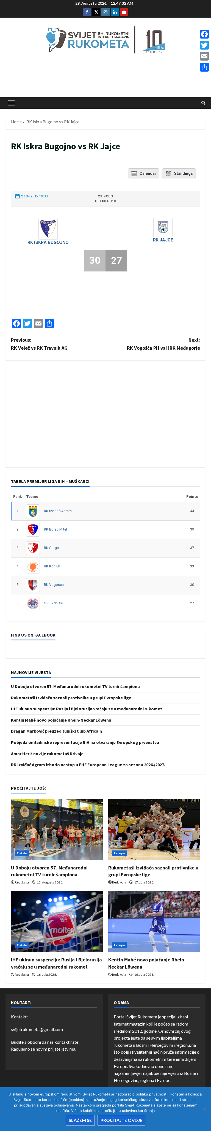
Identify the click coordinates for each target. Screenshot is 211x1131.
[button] (11, 103)
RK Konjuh (52, 566)
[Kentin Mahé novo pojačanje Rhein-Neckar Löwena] (154, 921)
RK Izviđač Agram (58, 511)
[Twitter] (204, 45)
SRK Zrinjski (53, 603)
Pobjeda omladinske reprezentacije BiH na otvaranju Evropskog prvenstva (85, 742)
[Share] (204, 67)
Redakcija (22, 882)
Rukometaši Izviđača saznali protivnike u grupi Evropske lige (71, 697)
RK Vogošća (54, 585)
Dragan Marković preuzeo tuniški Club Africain (56, 731)
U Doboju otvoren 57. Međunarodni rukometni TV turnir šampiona (75, 686)
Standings (183, 173)
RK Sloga (51, 548)
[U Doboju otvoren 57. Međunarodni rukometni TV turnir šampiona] (57, 829)
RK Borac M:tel (55, 529)
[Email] (204, 56)
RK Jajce (163, 240)
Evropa (119, 853)
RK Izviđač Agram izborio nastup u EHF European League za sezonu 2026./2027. (88, 764)
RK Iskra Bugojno (48, 242)
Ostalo (22, 853)
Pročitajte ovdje (121, 1120)
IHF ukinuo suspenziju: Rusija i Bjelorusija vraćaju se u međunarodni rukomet (86, 708)
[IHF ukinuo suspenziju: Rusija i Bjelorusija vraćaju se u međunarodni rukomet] (57, 921)
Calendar (148, 173)
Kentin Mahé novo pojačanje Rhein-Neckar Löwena (61, 720)
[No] (204, 1109)
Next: (163, 344)
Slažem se (80, 1120)
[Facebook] (204, 34)
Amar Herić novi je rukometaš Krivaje (47, 753)
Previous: (39, 344)
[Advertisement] (105, 77)
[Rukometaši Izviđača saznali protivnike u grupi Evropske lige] (154, 829)
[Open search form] (203, 103)
